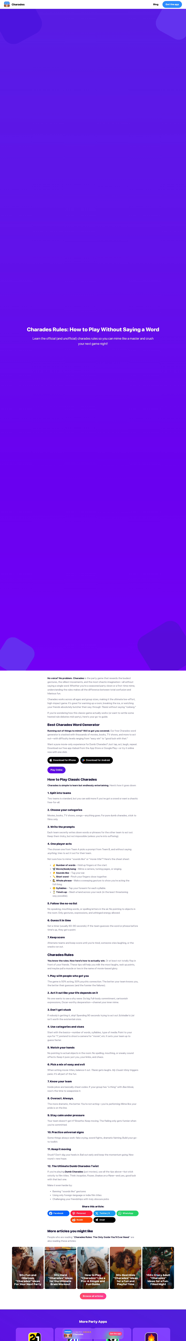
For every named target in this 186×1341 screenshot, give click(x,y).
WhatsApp (128, 1213)
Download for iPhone (64, 760)
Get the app (172, 4)
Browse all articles (93, 1296)
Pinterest (81, 1213)
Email (102, 1220)
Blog (155, 4)
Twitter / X (105, 1213)
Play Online (56, 770)
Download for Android (98, 760)
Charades (78, 678)
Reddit (80, 1220)
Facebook (58, 1213)
